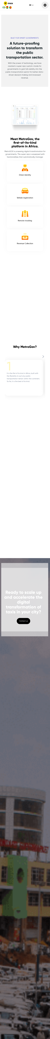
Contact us (23, 621)
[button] (31, 5)
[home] (7, 5)
